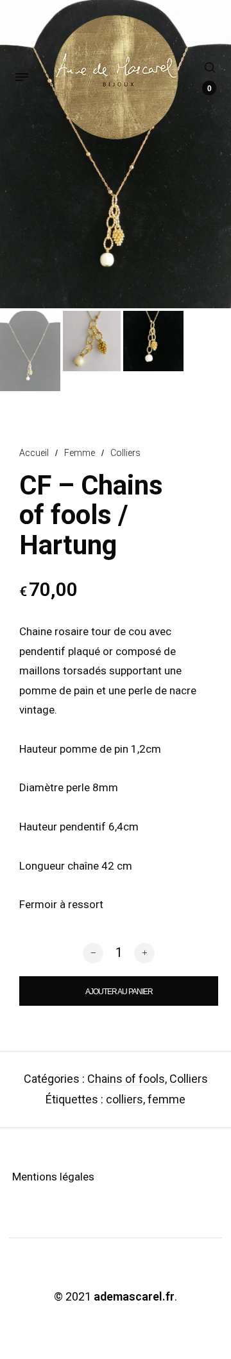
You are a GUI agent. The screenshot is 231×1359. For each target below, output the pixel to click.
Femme (79, 453)
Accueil (34, 453)
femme (166, 1099)
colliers (124, 1099)
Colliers (125, 453)
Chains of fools (126, 1078)
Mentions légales (53, 1176)
